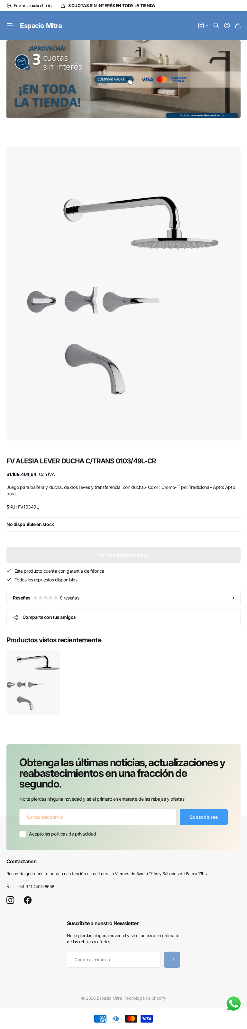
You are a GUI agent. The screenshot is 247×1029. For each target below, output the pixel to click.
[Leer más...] (203, 26)
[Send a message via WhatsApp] (234, 1004)
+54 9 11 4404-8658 (35, 886)
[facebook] (28, 900)
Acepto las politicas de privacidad (62, 833)
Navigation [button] (10, 26)
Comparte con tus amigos (49, 617)
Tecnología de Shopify (145, 998)
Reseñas (46, 597)
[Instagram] (10, 900)
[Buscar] (216, 26)
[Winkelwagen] (238, 26)
